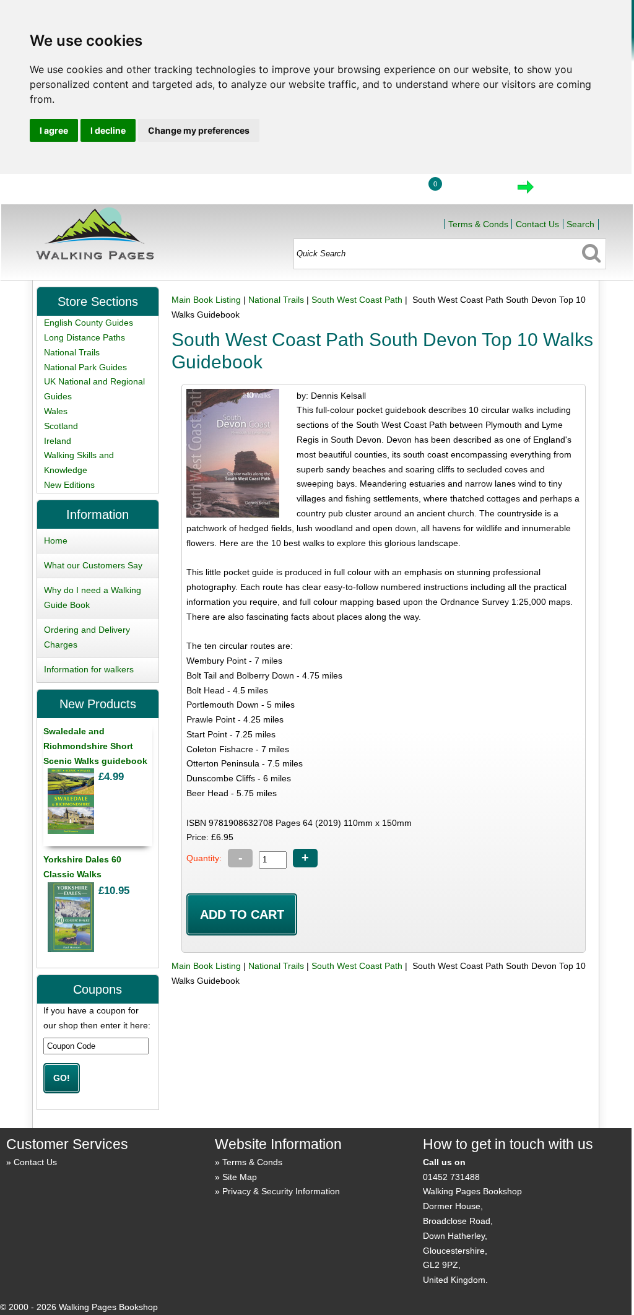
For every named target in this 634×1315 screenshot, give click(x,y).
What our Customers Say (93, 565)
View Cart (473, 191)
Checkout (567, 191)
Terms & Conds (478, 224)
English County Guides (88, 323)
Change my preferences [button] (199, 130)
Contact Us (537, 224)
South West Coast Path (356, 300)
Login (387, 191)
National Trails (276, 300)
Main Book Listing (206, 300)
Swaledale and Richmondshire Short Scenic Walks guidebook (95, 746)
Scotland (61, 426)
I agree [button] (54, 130)
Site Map (239, 1177)
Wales (55, 411)
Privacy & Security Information (281, 1191)
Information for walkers (89, 669)
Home (330, 191)
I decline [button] (108, 130)
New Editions (69, 485)
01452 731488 (451, 1177)
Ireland (57, 441)
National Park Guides (85, 367)
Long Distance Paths (84, 337)
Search (580, 224)
